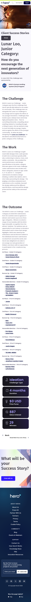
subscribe (23, 571)
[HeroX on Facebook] (11, 581)
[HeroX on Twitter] (15, 581)
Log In (27, 2)
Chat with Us (8, 478)
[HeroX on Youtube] (24, 581)
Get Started (19, 3)
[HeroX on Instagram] (7, 581)
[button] (2, 2)
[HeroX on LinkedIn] (19, 581)
